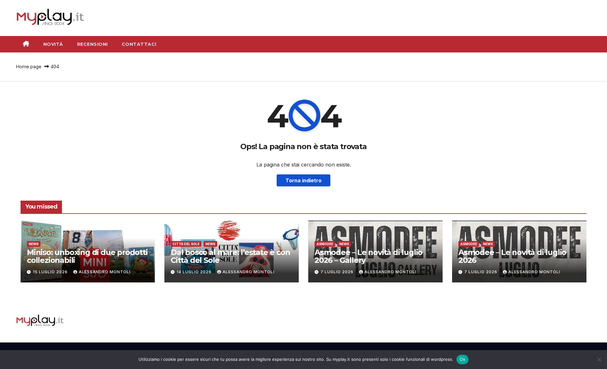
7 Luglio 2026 (338, 271)
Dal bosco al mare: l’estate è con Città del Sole (230, 256)
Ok (462, 359)
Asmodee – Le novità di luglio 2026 (512, 256)
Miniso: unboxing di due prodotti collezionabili (87, 256)
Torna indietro (303, 180)
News (34, 244)
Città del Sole (186, 244)
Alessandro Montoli (105, 271)
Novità (53, 44)
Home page (28, 67)
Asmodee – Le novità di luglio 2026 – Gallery (368, 256)
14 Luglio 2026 (195, 271)
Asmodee (324, 244)
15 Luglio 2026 (51, 271)
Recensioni (92, 44)
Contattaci (139, 44)
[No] (599, 359)
